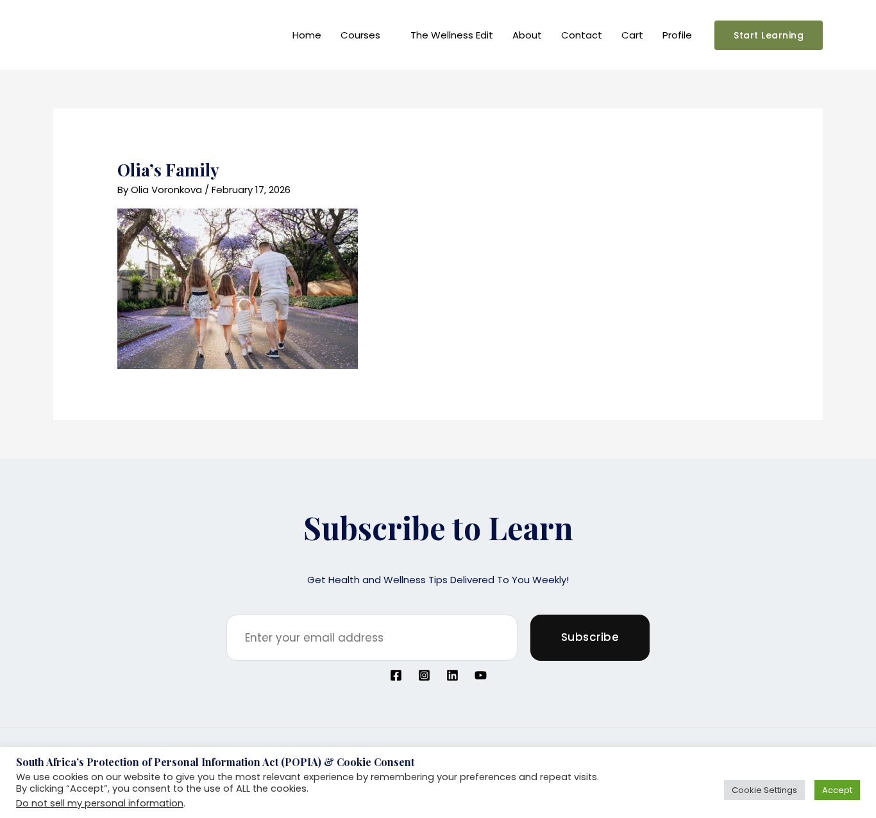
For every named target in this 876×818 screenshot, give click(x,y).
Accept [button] (837, 790)
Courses (360, 35)
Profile (677, 35)
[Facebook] (396, 675)
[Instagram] (424, 675)
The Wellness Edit (451, 35)
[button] (768, 35)
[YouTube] (481, 675)
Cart (632, 35)
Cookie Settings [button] (764, 790)
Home (306, 35)
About (527, 35)
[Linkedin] (452, 675)
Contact (581, 35)
